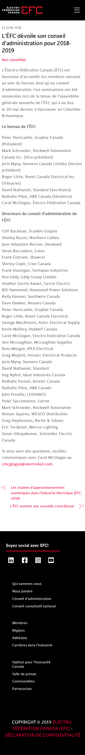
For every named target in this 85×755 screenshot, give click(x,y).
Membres (19, 623)
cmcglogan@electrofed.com (27, 464)
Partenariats (22, 689)
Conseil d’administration (31, 598)
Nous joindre (22, 591)
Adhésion (19, 638)
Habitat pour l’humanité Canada (31, 664)
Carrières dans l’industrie (32, 645)
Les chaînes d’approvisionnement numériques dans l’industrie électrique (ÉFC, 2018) (46, 493)
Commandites (23, 681)
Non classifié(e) (14, 60)
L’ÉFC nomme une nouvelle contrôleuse (42, 506)
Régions (18, 630)
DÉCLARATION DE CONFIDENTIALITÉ (42, 735)
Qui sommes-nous (26, 584)
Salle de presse (24, 674)
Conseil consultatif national (34, 606)
